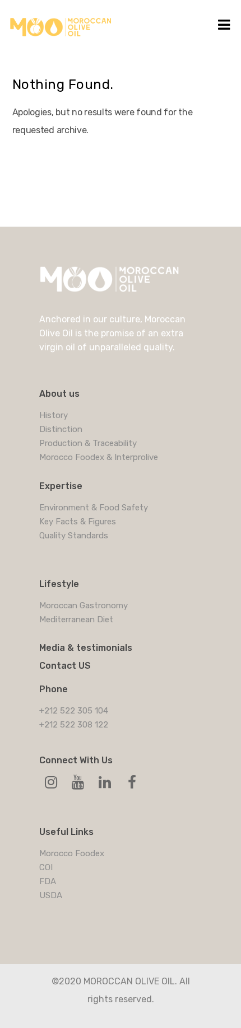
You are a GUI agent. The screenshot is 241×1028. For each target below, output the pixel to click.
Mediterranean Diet (76, 619)
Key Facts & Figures (77, 522)
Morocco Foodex (71, 853)
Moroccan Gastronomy (83, 605)
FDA (47, 881)
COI (46, 867)
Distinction (60, 429)
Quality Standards (73, 536)
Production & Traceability (88, 443)
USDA (50, 895)
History (53, 415)
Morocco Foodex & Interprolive (98, 457)
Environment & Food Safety (93, 508)
